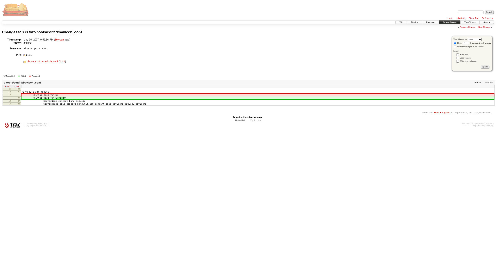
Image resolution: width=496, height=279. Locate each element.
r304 (7, 86)
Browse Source (449, 22)
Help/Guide (461, 18)
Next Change (484, 27)
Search (486, 22)
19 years (60, 39)
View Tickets (469, 22)
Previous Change (467, 27)
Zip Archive (255, 120)
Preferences (487, 18)
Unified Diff (240, 120)
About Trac (474, 18)
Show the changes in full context (470, 47)
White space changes (468, 61)
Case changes (465, 58)
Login (450, 18)
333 (25, 32)
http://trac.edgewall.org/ (483, 126)
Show (459, 43)
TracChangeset (442, 112)
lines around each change (480, 43)
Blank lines (464, 55)
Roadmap (430, 22)
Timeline (414, 22)
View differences (460, 39)
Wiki (401, 22)
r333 (17, 86)
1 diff (62, 61)
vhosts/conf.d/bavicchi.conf (58, 32)
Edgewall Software (38, 126)
